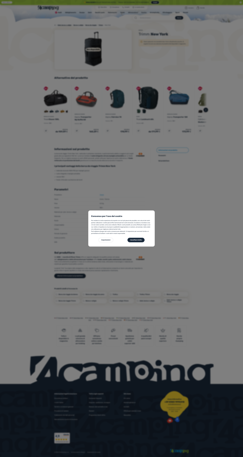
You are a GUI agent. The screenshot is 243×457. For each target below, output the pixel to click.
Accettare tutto (136, 240)
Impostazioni (105, 240)
